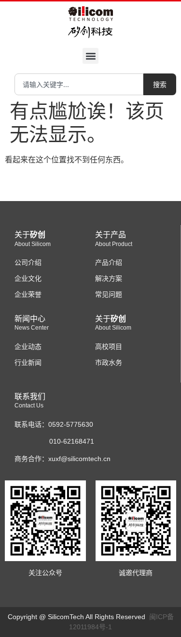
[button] (90, 56)
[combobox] (78, 84)
